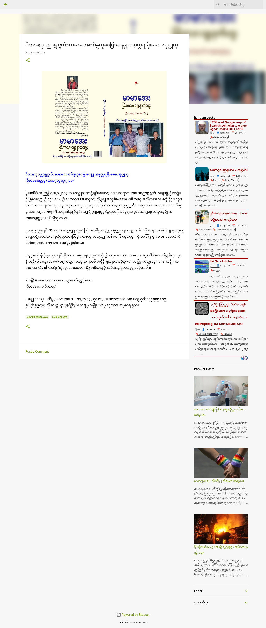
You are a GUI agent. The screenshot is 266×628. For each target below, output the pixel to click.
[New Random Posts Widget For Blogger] (244, 358)
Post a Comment (37, 351)
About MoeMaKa (37, 317)
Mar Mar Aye (59, 317)
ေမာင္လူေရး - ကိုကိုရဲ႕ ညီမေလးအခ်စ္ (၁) (219, 480)
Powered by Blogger (135, 614)
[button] (28, 60)
